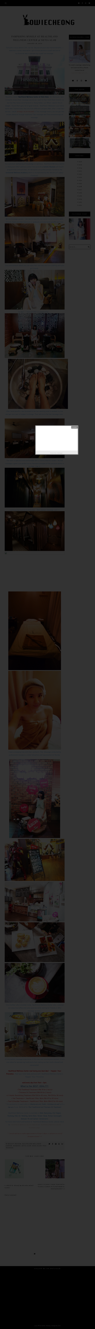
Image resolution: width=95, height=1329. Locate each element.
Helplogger (60, 453)
